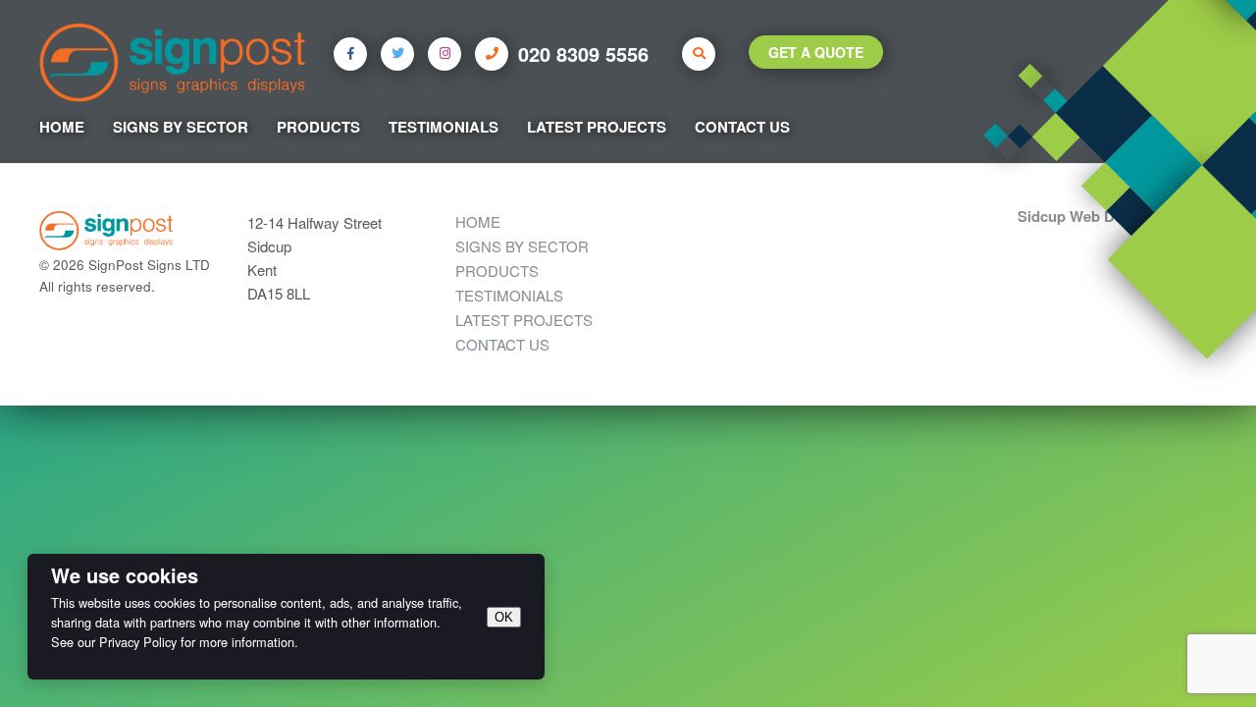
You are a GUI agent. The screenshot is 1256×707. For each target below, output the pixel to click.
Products (318, 126)
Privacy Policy (138, 641)
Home (61, 126)
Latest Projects (596, 126)
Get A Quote (816, 52)
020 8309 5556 (583, 53)
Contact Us (742, 126)
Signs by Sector (180, 126)
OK (504, 617)
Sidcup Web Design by (1095, 216)
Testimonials (443, 126)
